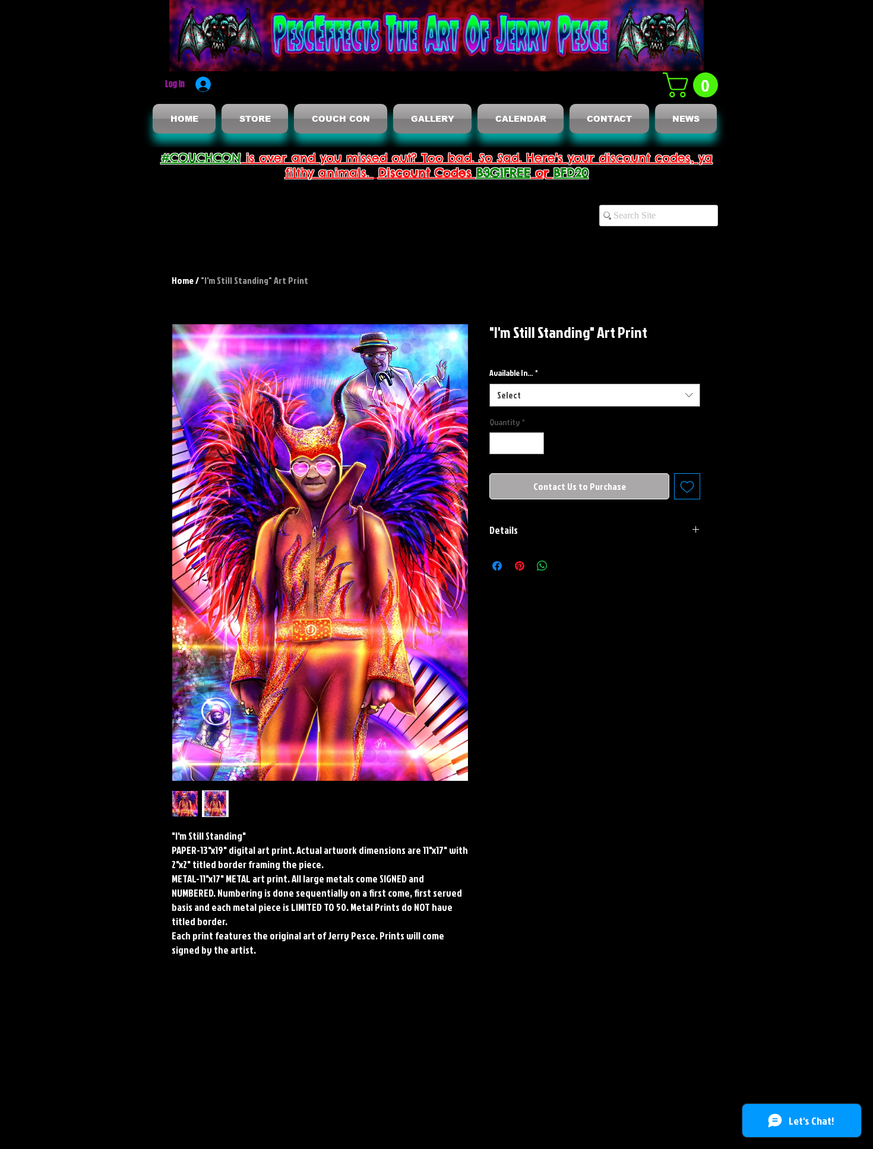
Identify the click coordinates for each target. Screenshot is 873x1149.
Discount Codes (427, 172)
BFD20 (571, 172)
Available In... (513, 372)
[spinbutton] (516, 443)
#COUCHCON (201, 157)
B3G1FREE (503, 172)
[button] (693, 84)
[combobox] (594, 395)
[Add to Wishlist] (687, 486)
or (542, 172)
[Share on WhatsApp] (542, 566)
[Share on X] (565, 566)
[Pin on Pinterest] (520, 566)
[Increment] (534, 443)
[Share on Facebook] (497, 566)
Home (183, 280)
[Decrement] (498, 443)
